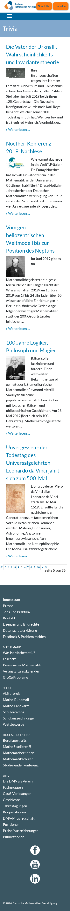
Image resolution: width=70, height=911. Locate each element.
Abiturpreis (11, 693)
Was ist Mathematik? (19, 652)
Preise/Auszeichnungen (20, 830)
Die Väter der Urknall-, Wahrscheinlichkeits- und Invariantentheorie (32, 54)
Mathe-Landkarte (16, 706)
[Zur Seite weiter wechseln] (42, 567)
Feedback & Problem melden (24, 636)
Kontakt (9, 618)
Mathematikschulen (18, 759)
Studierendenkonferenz (20, 765)
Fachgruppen (13, 787)
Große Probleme (15, 677)
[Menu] (9, 16)
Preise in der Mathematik (22, 665)
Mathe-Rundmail (16, 699)
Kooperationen (14, 812)
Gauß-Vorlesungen (17, 793)
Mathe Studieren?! (17, 746)
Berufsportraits (15, 740)
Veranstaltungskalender (21, 671)
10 (38, 567)
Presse (8, 606)
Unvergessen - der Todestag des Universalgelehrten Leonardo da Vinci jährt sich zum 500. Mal (32, 462)
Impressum (11, 599)
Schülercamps (13, 712)
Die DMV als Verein (18, 781)
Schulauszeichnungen (19, 718)
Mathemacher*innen (18, 753)
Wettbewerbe (13, 724)
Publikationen (13, 837)
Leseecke (9, 659)
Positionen (11, 824)
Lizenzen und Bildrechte (21, 624)
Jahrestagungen (15, 806)
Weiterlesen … (19, 129)
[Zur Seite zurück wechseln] (5, 567)
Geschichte (11, 800)
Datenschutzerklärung (20, 630)
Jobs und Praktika (16, 612)
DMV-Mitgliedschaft (19, 818)
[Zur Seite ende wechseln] (46, 567)
